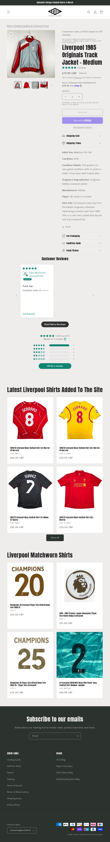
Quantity (65, 91)
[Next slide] (93, 295)
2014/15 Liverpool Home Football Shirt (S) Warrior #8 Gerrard (30, 449)
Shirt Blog (60, 760)
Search (10, 773)
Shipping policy (14, 798)
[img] (30, 268)
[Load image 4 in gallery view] (44, 85)
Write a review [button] (55, 366)
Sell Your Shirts (14, 766)
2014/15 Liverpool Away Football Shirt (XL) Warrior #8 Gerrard (79, 449)
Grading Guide (13, 760)
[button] (8, 12)
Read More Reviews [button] (55, 324)
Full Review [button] (29, 313)
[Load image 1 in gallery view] (17, 85)
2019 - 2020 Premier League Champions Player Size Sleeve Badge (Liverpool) (78, 614)
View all (55, 537)
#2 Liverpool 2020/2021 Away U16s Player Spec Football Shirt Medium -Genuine (78, 684)
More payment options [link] (82, 127)
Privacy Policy (13, 805)
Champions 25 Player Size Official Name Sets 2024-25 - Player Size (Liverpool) (28, 684)
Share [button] (68, 227)
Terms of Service (15, 786)
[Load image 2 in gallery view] (26, 85)
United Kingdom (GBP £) (20, 830)
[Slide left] (10, 85)
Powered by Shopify (96, 834)
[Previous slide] (16, 295)
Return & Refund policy (18, 792)
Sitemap (11, 779)
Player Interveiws (64, 766)
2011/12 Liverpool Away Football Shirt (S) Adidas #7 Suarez (29, 518)
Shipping (77, 78)
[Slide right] (52, 85)
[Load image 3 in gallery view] (35, 85)
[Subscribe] (77, 736)
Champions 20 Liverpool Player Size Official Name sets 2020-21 (30, 606)
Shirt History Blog (64, 773)
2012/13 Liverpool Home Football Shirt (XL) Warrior (76, 518)
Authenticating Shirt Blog (68, 779)
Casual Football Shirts (81, 834)
